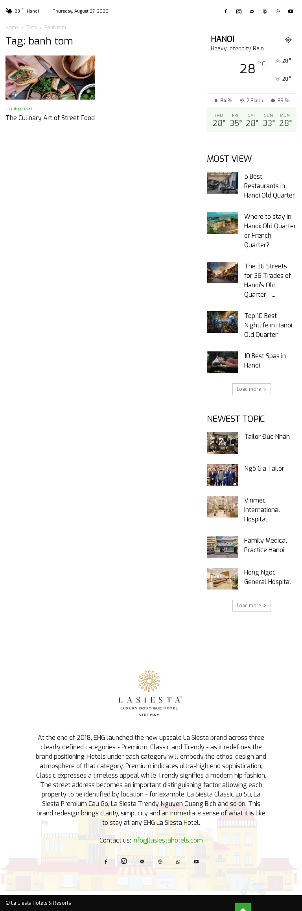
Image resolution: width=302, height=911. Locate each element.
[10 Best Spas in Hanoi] (222, 362)
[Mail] (252, 11)
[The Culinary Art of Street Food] (50, 77)
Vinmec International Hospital (262, 509)
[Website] (265, 11)
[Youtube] (290, 11)
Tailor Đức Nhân (267, 436)
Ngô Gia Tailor (264, 468)
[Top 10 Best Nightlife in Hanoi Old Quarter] (222, 322)
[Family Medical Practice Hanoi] (222, 547)
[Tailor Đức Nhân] (222, 443)
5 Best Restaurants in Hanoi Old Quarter (269, 186)
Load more (249, 389)
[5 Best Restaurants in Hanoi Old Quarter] (222, 183)
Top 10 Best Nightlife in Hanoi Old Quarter (268, 325)
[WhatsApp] (278, 11)
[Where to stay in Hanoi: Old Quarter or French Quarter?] (222, 223)
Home (12, 27)
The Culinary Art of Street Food (50, 118)
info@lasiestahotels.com (168, 840)
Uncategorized (19, 108)
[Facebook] (226, 11)
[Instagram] (239, 11)
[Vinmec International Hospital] (222, 506)
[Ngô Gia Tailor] (222, 475)
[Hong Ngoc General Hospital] (222, 578)
